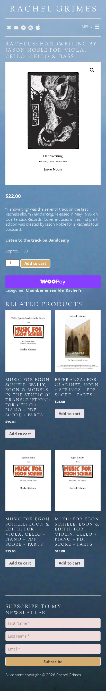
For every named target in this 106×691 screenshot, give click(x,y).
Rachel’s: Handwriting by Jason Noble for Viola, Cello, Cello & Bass (51, 50)
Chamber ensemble (45, 290)
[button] (92, 70)
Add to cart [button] (20, 433)
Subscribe (53, 661)
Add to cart (35, 263)
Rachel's (74, 290)
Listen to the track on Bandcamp (37, 240)
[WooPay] (53, 281)
